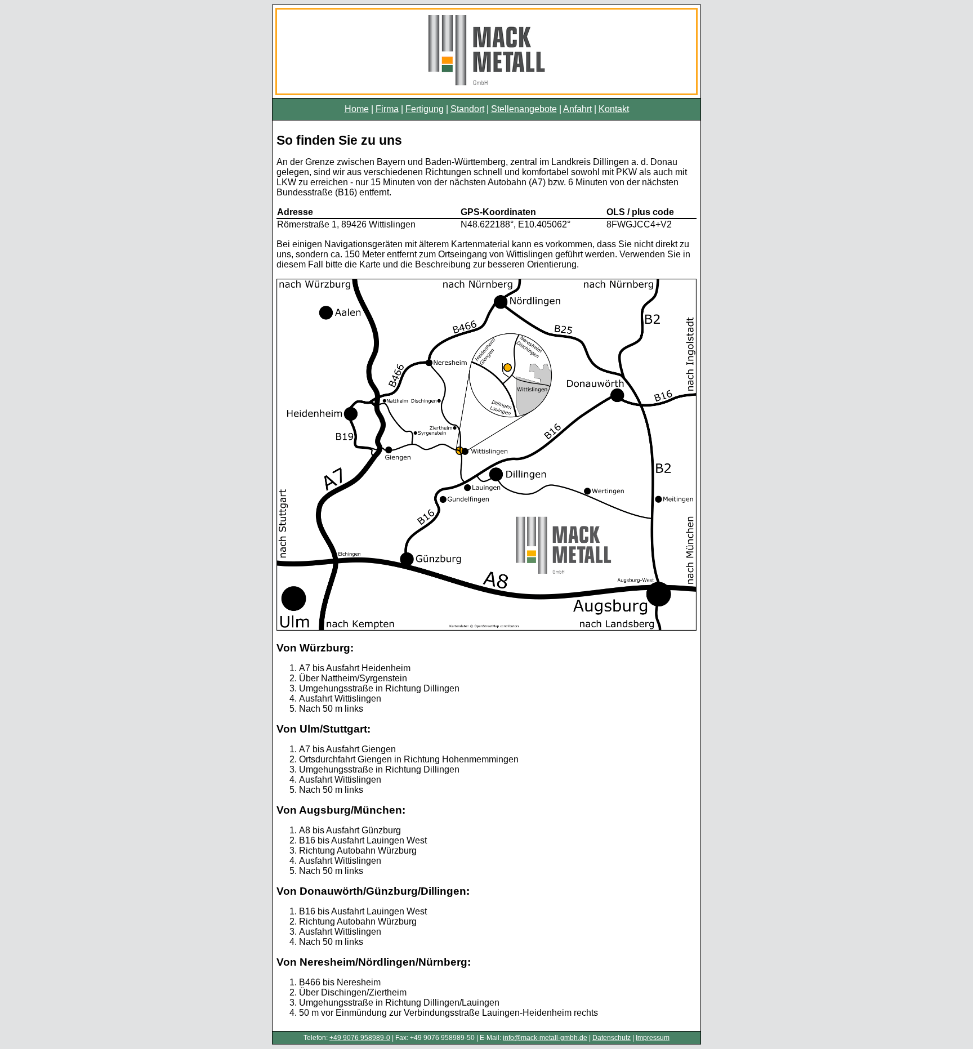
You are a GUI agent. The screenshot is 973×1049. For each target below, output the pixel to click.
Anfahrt (577, 109)
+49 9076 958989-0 (359, 1038)
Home (357, 109)
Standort (467, 109)
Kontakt (614, 109)
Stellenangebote (524, 109)
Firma (387, 109)
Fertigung (424, 109)
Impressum (653, 1038)
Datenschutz (611, 1038)
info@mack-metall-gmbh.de (545, 1038)
